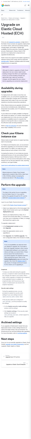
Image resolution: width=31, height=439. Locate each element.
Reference (27, 10)
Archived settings (11, 322)
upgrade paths (5, 61)
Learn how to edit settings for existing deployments (15, 165)
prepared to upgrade (14, 42)
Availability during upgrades (12, 89)
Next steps (7, 338)
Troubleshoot (20, 10)
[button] (3, 37)
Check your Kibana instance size (12, 134)
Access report (26, 1)
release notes (21, 261)
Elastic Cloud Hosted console (18, 205)
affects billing (20, 178)
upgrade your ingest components (15, 344)
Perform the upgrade (13, 184)
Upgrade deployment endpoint (16, 198)
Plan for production (11, 125)
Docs (2, 10)
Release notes (12, 10)
